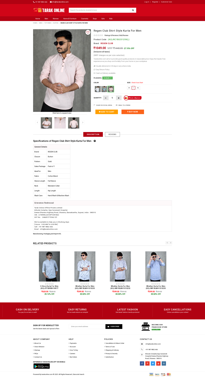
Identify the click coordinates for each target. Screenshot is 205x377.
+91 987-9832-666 (41, 2)
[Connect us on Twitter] (153, 363)
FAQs (36, 353)
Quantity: (98, 98)
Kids (110, 19)
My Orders (73, 357)
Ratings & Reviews (111, 35)
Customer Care (166, 2)
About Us (37, 343)
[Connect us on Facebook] (142, 363)
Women (56, 19)
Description (93, 134)
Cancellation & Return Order (114, 343)
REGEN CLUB (107, 43)
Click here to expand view (62, 113)
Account (73, 347)
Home (37, 19)
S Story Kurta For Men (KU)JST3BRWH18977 (49, 287)
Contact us (146, 339)
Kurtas (55, 23)
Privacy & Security (111, 353)
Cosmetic (84, 19)
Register (155, 2)
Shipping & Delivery (112, 350)
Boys (95, 19)
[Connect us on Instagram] (164, 363)
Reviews (112, 134)
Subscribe (114, 326)
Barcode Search (78, 374)
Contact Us (38, 357)
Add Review (123, 35)
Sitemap (37, 350)
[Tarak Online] (49, 9)
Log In (146, 2)
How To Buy (74, 350)
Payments (73, 343)
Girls (103, 19)
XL (138, 88)
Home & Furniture (69, 19)
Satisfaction (109, 357)
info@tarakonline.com (60, 2)
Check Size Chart (137, 82)
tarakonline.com (47, 374)
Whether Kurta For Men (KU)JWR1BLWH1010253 (85, 287)
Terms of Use (110, 347)
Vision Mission (39, 347)
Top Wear (47, 23)
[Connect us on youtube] (158, 363)
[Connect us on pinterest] (147, 363)
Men (46, 19)
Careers (72, 353)
